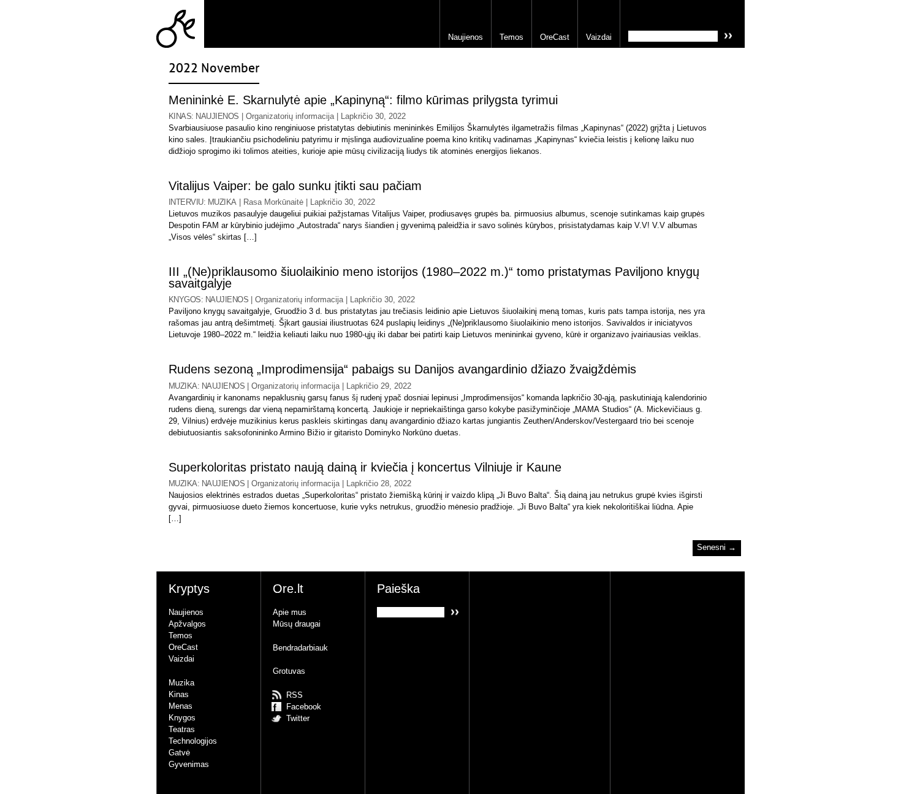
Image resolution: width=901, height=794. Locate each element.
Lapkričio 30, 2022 (373, 116)
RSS (294, 695)
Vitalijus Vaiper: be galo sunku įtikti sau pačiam (295, 186)
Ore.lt (180, 24)
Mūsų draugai (297, 623)
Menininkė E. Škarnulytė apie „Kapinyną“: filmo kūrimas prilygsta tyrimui (363, 100)
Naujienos (465, 37)
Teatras (182, 729)
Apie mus (289, 612)
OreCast (554, 37)
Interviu (186, 202)
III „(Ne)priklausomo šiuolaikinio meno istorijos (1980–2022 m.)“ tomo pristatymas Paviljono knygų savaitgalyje (434, 277)
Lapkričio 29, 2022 (378, 386)
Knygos (185, 299)
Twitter (298, 718)
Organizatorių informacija (290, 116)
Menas (180, 706)
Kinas (180, 116)
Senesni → (716, 547)
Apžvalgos (187, 623)
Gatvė (179, 752)
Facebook (303, 706)
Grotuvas (289, 671)
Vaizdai (599, 37)
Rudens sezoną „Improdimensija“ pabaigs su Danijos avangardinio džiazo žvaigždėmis (402, 369)
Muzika (222, 202)
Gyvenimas (189, 764)
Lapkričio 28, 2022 (378, 483)
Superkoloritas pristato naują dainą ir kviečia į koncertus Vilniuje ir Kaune (365, 467)
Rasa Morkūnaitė (273, 202)
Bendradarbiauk (300, 647)
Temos (511, 37)
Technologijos (193, 741)
